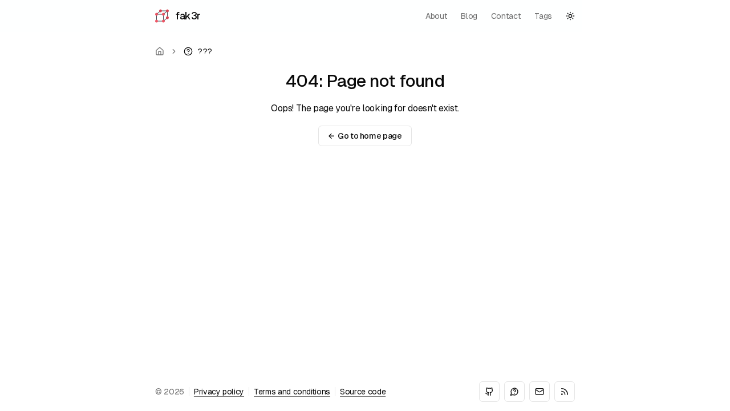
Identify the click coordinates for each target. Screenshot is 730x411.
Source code (363, 391)
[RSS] (564, 391)
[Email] (539, 391)
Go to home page (365, 135)
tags (543, 16)
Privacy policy (219, 391)
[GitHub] (489, 391)
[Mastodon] (514, 391)
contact (506, 16)
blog (469, 16)
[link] (198, 51)
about (436, 16)
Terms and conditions (292, 391)
